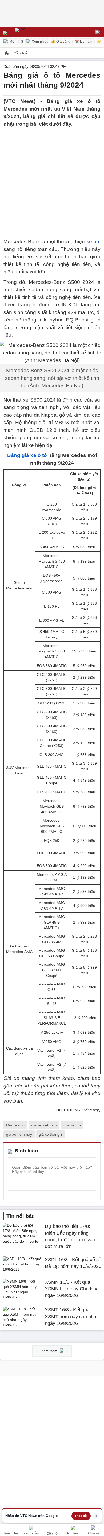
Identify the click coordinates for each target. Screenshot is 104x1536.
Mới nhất (15, 41)
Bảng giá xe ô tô (27, 455)
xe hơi (93, 241)
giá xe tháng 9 (51, 1134)
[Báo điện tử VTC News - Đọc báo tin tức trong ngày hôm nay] (32, 32)
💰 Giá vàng (60, 41)
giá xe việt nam (44, 1125)
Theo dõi (81, 1516)
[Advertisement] (52, 179)
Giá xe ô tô (15, 1125)
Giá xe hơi (72, 1125)
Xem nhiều (39, 41)
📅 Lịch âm (83, 41)
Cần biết (21, 53)
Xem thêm (49, 1351)
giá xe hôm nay (19, 1134)
